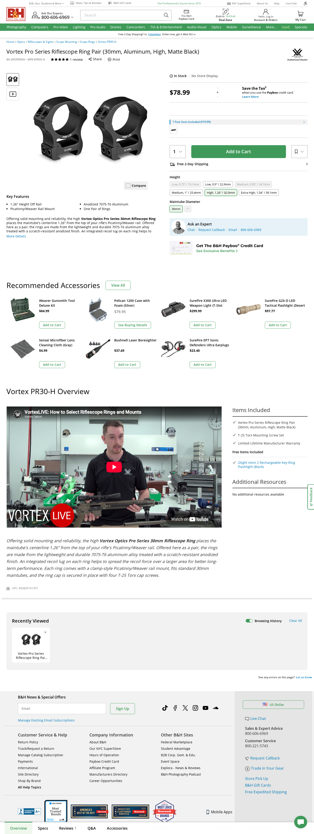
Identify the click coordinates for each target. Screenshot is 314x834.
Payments (25, 761)
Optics (21, 41)
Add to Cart (238, 151)
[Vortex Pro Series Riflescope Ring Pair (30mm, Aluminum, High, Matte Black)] (90, 130)
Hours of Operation (104, 755)
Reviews (68, 828)
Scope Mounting (66, 41)
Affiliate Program (102, 768)
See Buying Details (132, 325)
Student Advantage (175, 748)
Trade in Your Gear (267, 768)
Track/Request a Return (36, 748)
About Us (262, 3)
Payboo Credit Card (104, 761)
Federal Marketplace (176, 742)
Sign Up (122, 708)
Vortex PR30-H (107, 41)
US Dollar (277, 704)
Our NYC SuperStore (105, 748)
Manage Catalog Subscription (40, 755)
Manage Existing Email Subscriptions (46, 720)
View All (118, 285)
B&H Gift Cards (258, 785)
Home (10, 41)
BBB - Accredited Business (29, 811)
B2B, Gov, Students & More (45, 3)
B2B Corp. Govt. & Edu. (178, 755)
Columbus (154, 34)
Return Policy (28, 742)
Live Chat (291, 3)
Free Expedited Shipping (266, 791)
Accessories (117, 828)
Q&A (92, 828)
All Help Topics (29, 787)
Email (26, 708)
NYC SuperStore (241, 3)
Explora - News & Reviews (180, 768)
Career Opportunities (105, 781)
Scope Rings (87, 41)
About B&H (97, 742)
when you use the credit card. (268, 92)
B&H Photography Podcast (181, 774)
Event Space (170, 761)
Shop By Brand (29, 781)
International (28, 768)
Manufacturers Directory (108, 774)
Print (116, 59)
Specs (43, 828)
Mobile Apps (221, 811)
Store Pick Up (256, 778)
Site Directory (28, 774)
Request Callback (265, 758)
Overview (18, 828)
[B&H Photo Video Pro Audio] (17, 14)
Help (277, 3)
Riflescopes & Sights (41, 41)
